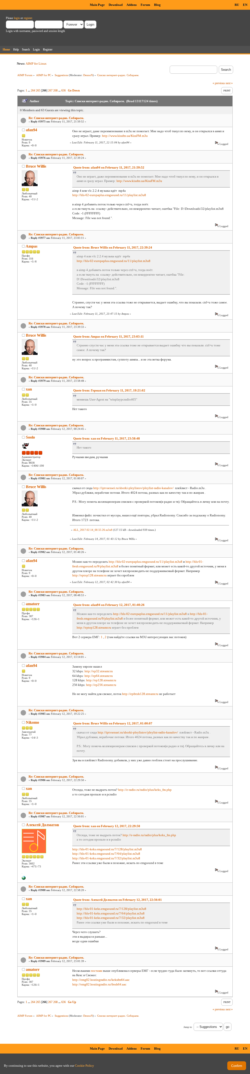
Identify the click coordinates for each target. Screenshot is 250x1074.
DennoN (88, 75)
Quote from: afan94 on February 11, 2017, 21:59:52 (108, 167)
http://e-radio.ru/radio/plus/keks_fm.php (145, 790)
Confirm (236, 1066)
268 (55, 90)
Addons (131, 5)
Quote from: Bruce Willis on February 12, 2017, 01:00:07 (112, 723)
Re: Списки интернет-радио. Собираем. (56, 118)
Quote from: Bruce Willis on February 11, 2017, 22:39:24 (112, 247)
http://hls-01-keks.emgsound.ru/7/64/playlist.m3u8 (106, 853)
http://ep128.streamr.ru (101, 680)
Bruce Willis (36, 166)
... (29, 90)
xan (29, 389)
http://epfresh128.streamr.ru (140, 694)
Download (116, 5)
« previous (219, 83)
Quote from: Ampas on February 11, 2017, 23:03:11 (108, 336)
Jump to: (188, 1027)
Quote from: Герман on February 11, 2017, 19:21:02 (109, 390)
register (28, 18)
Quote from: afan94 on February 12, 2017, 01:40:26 (109, 605)
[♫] (24, 878)
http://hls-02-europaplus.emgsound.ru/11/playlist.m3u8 (109, 195)
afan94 (31, 130)
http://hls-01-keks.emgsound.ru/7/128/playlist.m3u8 (107, 849)
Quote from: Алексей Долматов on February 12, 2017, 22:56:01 (117, 900)
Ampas (31, 246)
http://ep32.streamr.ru (98, 671)
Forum (145, 5)
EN (245, 5)
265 (38, 90)
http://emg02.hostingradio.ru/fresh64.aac (99, 984)
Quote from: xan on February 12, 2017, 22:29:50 (106, 826)
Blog (157, 5)
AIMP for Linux (36, 63)
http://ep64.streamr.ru (98, 676)
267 (50, 90)
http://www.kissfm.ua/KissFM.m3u (125, 136)
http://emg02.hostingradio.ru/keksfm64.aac (101, 980)
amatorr (33, 604)
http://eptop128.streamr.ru (89, 575)
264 (33, 90)
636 (63, 90)
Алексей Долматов (42, 825)
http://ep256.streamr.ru (101, 685)
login (17, 18)
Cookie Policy (84, 1065)
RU (237, 5)
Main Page (97, 5)
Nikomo (32, 722)
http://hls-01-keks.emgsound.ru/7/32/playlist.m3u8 (106, 858)
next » (229, 83)
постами (96, 971)
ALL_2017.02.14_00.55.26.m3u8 (92, 529)
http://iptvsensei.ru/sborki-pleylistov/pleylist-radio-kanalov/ (133, 488)
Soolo (30, 437)
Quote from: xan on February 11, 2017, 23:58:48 (106, 438)
